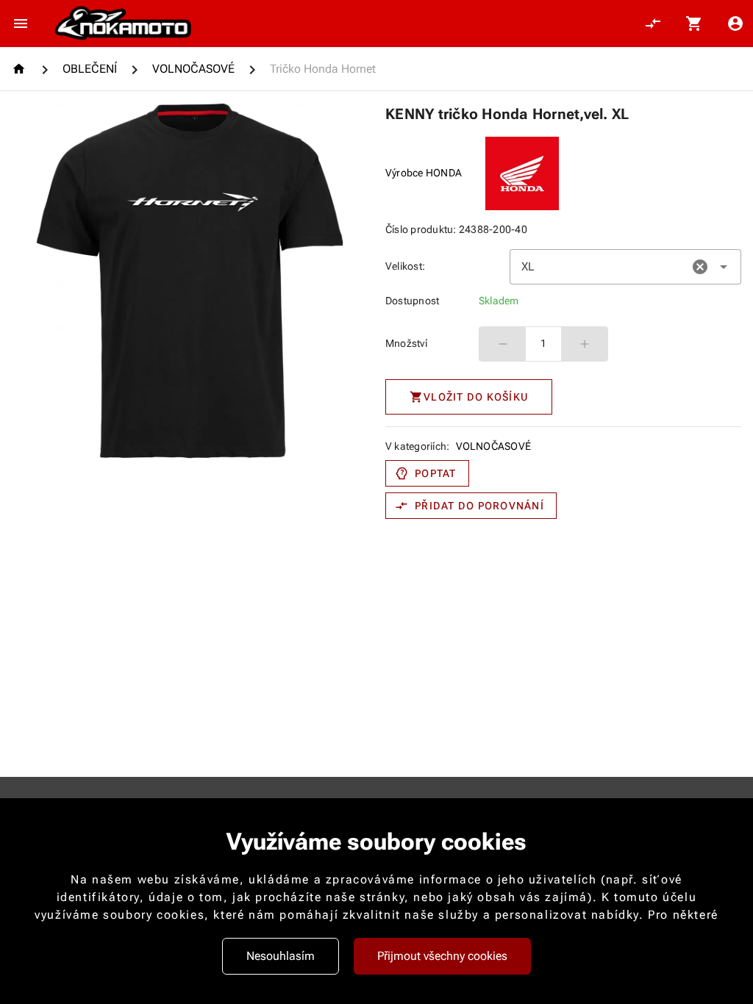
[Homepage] (21, 69)
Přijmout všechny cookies (442, 956)
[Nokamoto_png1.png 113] (123, 23)
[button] (700, 267)
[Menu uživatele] (735, 23)
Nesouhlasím (280, 956)
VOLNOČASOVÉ (494, 446)
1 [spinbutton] (543, 343)
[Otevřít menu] (20, 23)
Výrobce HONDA (423, 173)
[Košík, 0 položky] (694, 23)
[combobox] (625, 266)
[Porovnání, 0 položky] (653, 23)
